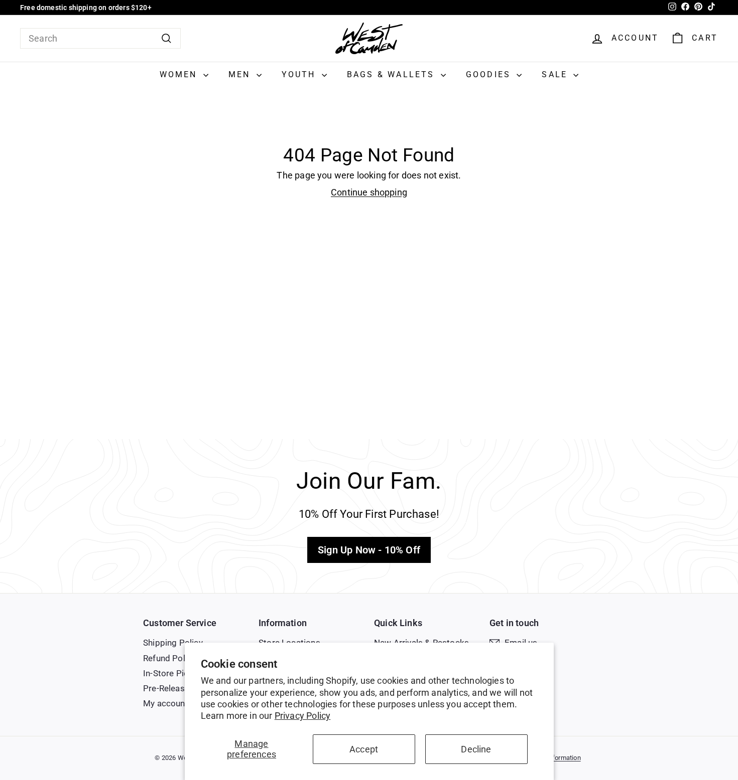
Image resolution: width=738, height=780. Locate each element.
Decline (476, 749)
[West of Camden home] (369, 38)
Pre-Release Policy (179, 688)
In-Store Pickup (173, 673)
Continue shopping (369, 192)
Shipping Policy (173, 643)
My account (165, 703)
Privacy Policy (303, 715)
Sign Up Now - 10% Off (369, 550)
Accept (363, 749)
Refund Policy (169, 658)
